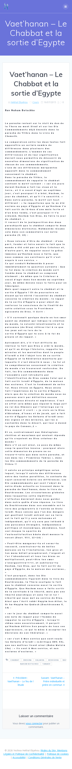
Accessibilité (19, 757)
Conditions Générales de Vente (45, 757)
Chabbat (14, 660)
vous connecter (34, 723)
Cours (35, 102)
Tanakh (46, 664)
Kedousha (53, 660)
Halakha (39, 660)
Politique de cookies (58, 753)
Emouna (27, 660)
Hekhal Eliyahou (19, 102)
